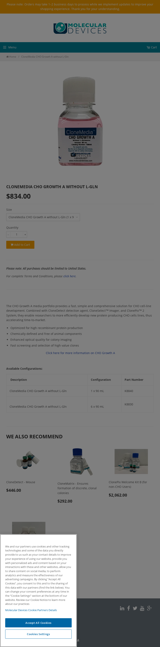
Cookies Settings (38, 634)
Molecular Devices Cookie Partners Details (31, 610)
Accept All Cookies (38, 623)
